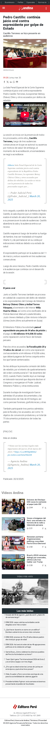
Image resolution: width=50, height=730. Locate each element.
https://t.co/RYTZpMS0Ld (25, 452)
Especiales (31, 2)
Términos (34, 720)
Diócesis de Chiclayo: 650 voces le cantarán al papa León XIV (36, 502)
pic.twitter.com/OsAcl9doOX (20, 455)
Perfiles (20, 2)
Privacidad (43, 720)
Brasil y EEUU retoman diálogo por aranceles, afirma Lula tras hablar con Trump (36, 558)
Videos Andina (12, 493)
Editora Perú (9, 720)
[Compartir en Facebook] (43, 507)
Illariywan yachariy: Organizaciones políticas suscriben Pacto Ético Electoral (36, 540)
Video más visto (25, 576)
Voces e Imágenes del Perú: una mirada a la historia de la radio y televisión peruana (36, 521)
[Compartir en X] (45, 507)
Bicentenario (9, 2)
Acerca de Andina (22, 720)
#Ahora (11, 165)
